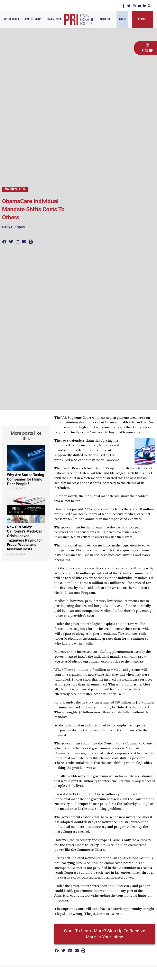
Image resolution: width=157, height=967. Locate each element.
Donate (142, 19)
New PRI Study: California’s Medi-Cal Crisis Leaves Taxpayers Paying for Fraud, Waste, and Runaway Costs (24, 538)
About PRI (105, 19)
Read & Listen (54, 19)
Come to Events (33, 19)
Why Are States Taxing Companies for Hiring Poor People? (25, 479)
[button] (149, 6)
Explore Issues (11, 19)
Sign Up (122, 19)
